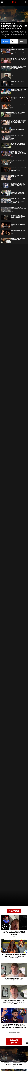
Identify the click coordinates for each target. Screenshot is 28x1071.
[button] (27, 1043)
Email (23, 41)
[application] (14, 14)
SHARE (15, 41)
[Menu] (2, 2)
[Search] (26, 2)
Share (6, 41)
